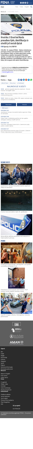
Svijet (2, 353)
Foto (16, 7)
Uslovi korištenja (5, 388)
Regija (3, 12)
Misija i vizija (4, 384)
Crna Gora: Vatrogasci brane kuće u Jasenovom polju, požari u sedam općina (15, 125)
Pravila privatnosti (6, 390)
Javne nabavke (5, 396)
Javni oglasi (4, 398)
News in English (5, 373)
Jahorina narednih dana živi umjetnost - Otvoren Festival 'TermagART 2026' (15, 89)
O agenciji (4, 382)
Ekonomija (4, 357)
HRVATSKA (4, 83)
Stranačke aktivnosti (7, 369)
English (27, 7)
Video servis (4, 377)
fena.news (8, 104)
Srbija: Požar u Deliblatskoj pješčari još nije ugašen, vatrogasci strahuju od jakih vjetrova (14, 119)
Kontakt (3, 386)
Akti (2, 404)
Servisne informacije (7, 367)
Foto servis (4, 375)
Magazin (3, 361)
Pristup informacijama (7, 400)
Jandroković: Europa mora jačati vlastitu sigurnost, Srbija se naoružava (16, 112)
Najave (3, 365)
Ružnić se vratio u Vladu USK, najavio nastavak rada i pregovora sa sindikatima (16, 99)
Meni (2, 7)
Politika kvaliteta (5, 394)
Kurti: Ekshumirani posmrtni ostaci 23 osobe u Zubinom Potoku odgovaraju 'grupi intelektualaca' (15, 131)
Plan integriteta (5, 402)
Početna (3, 80)
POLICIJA (13, 83)
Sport (2, 363)
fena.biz (24, 104)
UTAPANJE (20, 83)
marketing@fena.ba (7, 72)
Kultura (3, 359)
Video (21, 7)
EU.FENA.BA (16, 408)
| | (5, 108)
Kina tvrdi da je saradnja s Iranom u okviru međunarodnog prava (14, 94)
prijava (30, 3)
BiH (2, 352)
